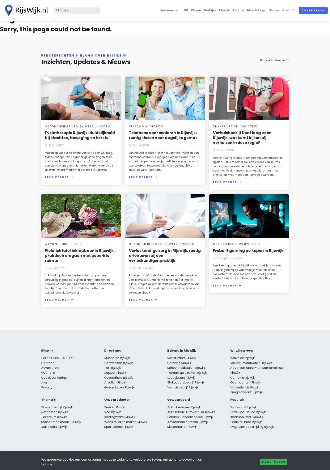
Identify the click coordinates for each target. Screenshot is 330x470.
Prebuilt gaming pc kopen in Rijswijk (248, 250)
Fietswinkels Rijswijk (118, 363)
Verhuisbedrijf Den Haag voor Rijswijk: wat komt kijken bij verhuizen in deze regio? (242, 137)
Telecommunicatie (146, 126)
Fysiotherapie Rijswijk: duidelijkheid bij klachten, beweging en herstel (80, 135)
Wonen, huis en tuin (63, 244)
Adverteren (313, 10)
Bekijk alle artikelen (272, 60)
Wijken (196, 10)
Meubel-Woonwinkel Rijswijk (251, 363)
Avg (44, 382)
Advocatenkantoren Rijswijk (188, 422)
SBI (186, 10)
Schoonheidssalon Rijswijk (186, 368)
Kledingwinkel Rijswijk (119, 417)
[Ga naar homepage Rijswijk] (25, 10)
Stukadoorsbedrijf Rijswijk (186, 382)
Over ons (48, 372)
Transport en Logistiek (235, 126)
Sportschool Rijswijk (118, 427)
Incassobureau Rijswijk (246, 417)
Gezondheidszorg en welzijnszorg (78, 126)
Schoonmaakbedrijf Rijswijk (61, 422)
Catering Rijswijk (179, 363)
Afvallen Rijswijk (115, 382)
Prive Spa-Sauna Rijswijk (248, 412)
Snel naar (167, 10)
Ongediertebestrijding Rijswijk (252, 427)
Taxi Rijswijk (112, 368)
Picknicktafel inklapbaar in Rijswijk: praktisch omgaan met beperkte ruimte (80, 255)
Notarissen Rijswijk (54, 412)
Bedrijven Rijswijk (217, 10)
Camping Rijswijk (242, 377)
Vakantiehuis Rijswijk (245, 387)
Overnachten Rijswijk (245, 382)
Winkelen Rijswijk (242, 358)
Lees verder (57, 177)
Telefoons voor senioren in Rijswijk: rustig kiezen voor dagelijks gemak (163, 135)
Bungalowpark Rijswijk (246, 392)
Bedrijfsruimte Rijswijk (246, 422)
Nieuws (274, 10)
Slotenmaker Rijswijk (182, 427)
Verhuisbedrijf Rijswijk (183, 387)
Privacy (46, 387)
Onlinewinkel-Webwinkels (236, 244)
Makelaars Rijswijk (54, 427)
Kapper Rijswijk (115, 372)
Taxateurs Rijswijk (54, 417)
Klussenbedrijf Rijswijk (57, 407)
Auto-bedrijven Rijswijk (184, 407)
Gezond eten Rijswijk (119, 387)
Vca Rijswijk (112, 412)
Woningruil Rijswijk (243, 407)
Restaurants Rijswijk (181, 358)
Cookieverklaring (54, 377)
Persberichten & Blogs (249, 10)
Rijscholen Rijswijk (117, 358)
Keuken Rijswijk (115, 407)
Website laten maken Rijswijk (125, 422)
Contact (288, 10)
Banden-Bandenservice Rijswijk (190, 417)
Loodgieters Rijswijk (181, 377)
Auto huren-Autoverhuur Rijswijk (191, 412)
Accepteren (274, 462)
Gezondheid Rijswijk (118, 377)
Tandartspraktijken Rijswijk (187, 372)
